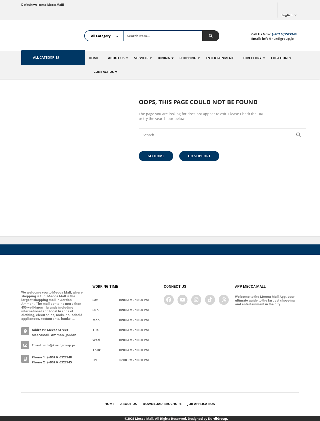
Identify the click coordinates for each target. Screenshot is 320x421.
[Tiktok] (210, 300)
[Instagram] (196, 300)
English (287, 15)
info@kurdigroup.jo (277, 38)
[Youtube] (183, 300)
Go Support (199, 156)
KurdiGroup (217, 418)
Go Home (156, 156)
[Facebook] (169, 300)
